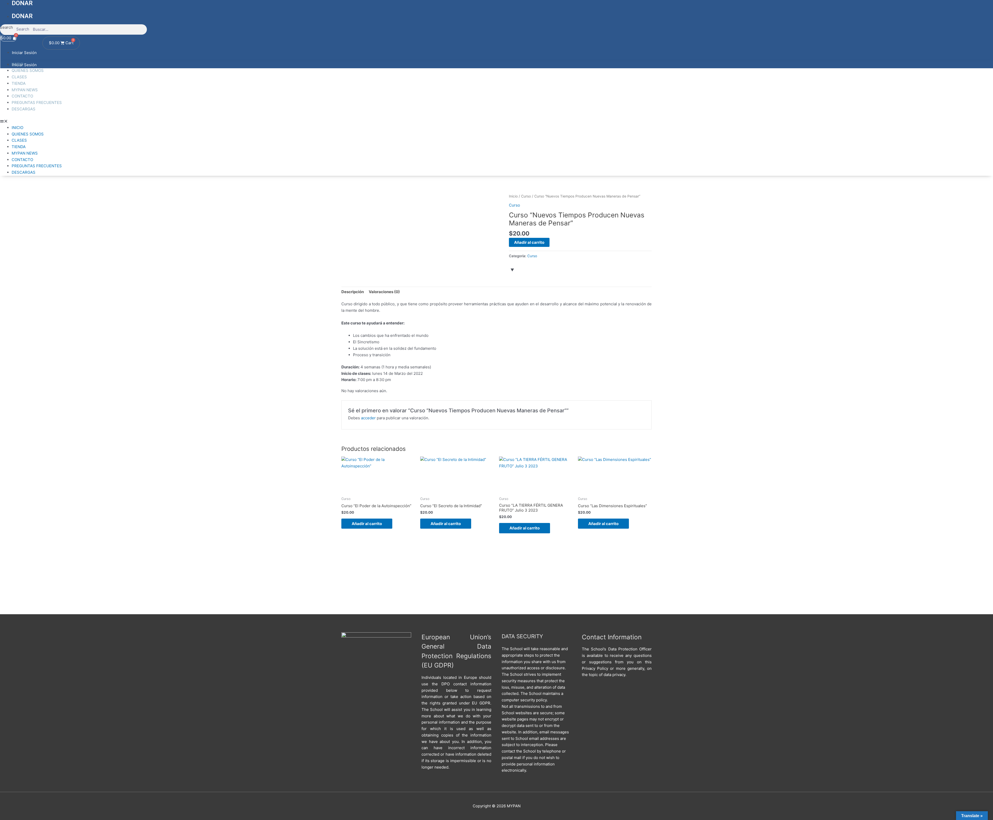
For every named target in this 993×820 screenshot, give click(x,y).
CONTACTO (22, 96)
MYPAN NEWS (25, 89)
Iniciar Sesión (24, 52)
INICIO (17, 64)
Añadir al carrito (529, 242)
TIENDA (19, 83)
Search (6, 27)
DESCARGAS (23, 109)
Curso (526, 196)
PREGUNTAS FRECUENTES (37, 102)
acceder (368, 417)
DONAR (22, 16)
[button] (496, 121)
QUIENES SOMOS (28, 70)
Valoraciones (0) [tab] (384, 291)
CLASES (19, 76)
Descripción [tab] (352, 291)
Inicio (513, 196)
